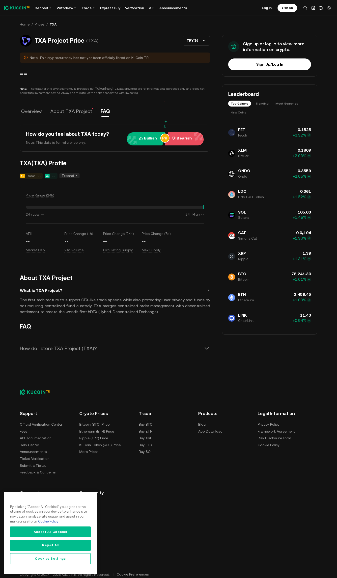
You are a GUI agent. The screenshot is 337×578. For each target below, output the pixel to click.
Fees (23, 431)
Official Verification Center (41, 424)
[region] (50, 533)
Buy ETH (145, 431)
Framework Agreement (276, 431)
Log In (267, 8)
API (151, 8)
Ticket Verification (35, 459)
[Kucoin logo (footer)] (37, 392)
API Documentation (36, 438)
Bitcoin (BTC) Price (94, 424)
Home (24, 24)
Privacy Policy (269, 424)
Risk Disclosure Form (274, 438)
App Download (210, 431)
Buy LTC (145, 445)
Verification (134, 8)
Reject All (50, 545)
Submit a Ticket (33, 466)
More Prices (88, 452)
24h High (193, 214)
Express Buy (110, 8)
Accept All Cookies (50, 532)
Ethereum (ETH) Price (96, 431)
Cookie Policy (269, 445)
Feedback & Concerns (38, 472)
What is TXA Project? (41, 290)
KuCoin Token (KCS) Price (100, 445)
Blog (202, 424)
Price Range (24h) (40, 195)
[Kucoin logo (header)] (17, 7)
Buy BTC (145, 424)
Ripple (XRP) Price (93, 438)
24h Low (32, 214)
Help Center (29, 445)
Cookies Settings (50, 558)
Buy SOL (145, 452)
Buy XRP (145, 438)
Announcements (173, 8)
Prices (39, 24)
